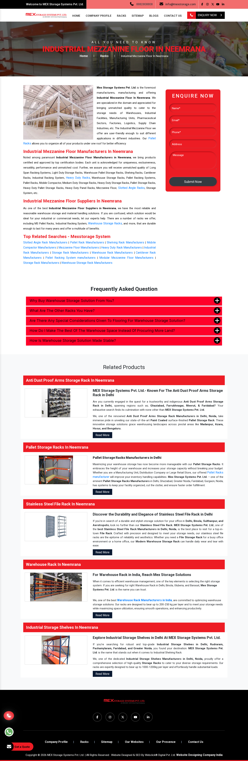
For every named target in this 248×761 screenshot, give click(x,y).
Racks (121, 15)
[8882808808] (191, 15)
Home (76, 15)
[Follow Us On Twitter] (212, 4)
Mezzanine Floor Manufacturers (78, 247)
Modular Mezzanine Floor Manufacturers (126, 257)
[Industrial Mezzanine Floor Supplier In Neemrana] (58, 112)
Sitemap (138, 15)
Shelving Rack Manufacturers (125, 242)
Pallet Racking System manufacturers (70, 257)
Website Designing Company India (199, 755)
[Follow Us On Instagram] (207, 4)
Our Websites (134, 742)
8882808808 (144, 4)
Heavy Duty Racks (78, 177)
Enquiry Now (207, 15)
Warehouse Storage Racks (105, 223)
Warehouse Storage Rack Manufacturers (86, 262)
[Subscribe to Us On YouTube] (218, 4)
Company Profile (98, 15)
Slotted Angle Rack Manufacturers (45, 242)
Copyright (31, 755)
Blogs (153, 15)
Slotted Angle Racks (131, 188)
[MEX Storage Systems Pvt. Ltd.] (124, 702)
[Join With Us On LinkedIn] (223, 4)
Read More (102, 435)
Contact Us (173, 15)
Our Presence (166, 742)
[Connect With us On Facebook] (202, 4)
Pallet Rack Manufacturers (87, 242)
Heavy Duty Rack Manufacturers (121, 247)
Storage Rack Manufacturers (70, 252)
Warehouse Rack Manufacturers (112, 252)
